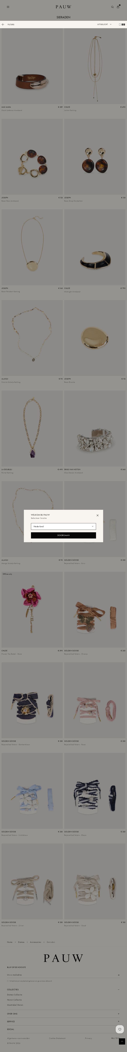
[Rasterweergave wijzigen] (120, 24)
